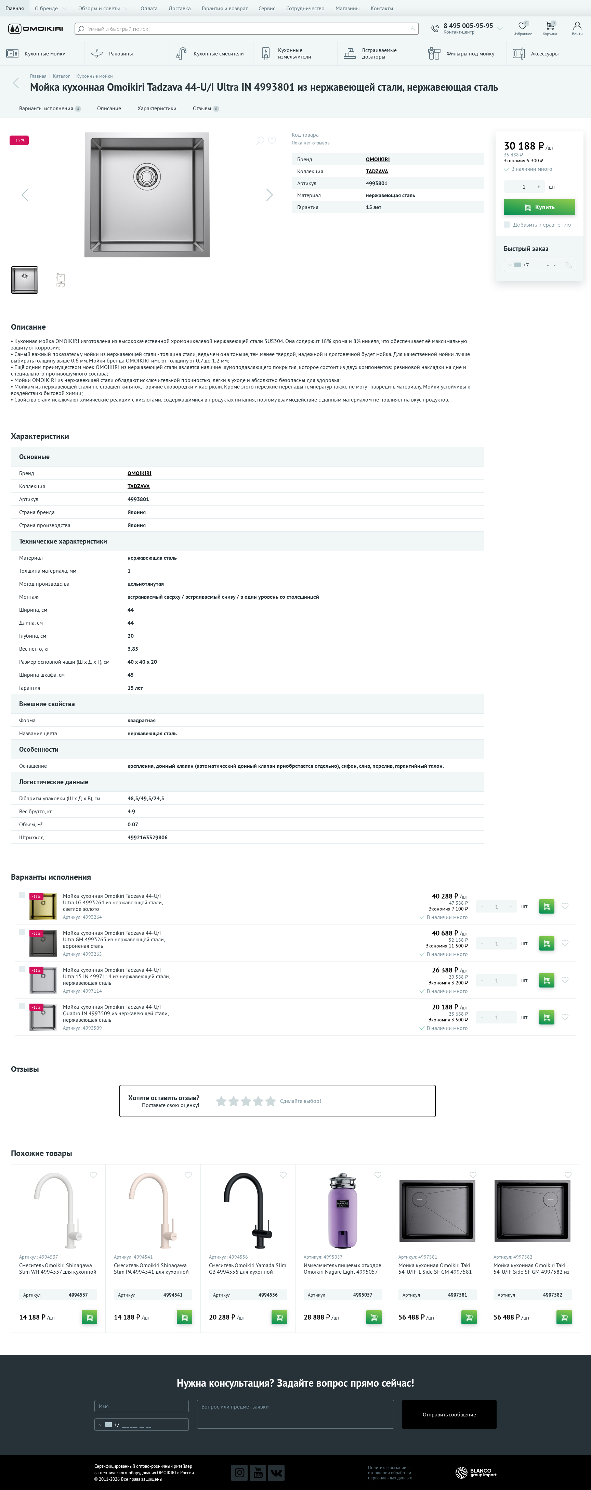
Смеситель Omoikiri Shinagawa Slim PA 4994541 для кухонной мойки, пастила (151, 1272)
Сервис (267, 8)
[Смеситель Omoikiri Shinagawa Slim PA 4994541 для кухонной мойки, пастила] (153, 1211)
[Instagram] (239, 1473)
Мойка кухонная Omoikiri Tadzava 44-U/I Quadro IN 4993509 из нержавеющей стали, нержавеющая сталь (116, 1013)
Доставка (180, 8)
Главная (14, 8)
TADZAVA (377, 171)
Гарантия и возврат (225, 8)
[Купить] (546, 906)
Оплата (149, 8)
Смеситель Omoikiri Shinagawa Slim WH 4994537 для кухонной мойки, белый (57, 1272)
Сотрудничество (305, 8)
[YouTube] (258, 1473)
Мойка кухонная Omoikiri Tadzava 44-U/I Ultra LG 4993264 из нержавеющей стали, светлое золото (113, 902)
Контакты (382, 8)
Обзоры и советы (99, 8)
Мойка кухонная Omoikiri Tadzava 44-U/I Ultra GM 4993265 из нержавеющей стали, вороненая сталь (114, 939)
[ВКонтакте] (276, 1473)
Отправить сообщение (449, 1414)
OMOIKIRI (378, 159)
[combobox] (516, 265)
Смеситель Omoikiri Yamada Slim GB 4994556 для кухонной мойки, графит (247, 1272)
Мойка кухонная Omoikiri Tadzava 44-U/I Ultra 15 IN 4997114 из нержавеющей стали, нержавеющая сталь (116, 976)
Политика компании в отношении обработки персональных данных (390, 1472)
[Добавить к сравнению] (22, 895)
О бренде (46, 8)
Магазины (348, 8)
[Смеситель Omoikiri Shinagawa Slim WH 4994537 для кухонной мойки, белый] (58, 1211)
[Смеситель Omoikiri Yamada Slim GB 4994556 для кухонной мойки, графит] (248, 1211)
